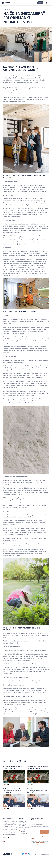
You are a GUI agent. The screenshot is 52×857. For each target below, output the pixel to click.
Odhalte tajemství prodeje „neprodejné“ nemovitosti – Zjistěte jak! (13, 790)
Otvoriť (4, 784)
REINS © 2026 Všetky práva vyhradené (42, 854)
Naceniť (40, 2)
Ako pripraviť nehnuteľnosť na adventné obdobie (37, 767)
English (11, 841)
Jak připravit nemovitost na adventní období (13, 767)
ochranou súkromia (40, 842)
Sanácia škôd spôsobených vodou (19, 403)
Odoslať (44, 832)
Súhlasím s (38, 837)
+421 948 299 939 (24, 833)
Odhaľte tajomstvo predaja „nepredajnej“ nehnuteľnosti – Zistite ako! (37, 790)
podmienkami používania (36, 844)
